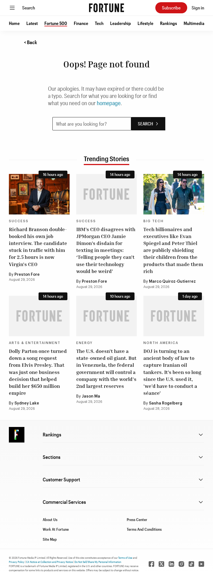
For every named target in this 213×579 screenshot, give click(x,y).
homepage (109, 103)
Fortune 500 (55, 23)
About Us (50, 519)
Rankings (168, 23)
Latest (32, 23)
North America (160, 343)
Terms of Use (125, 557)
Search (28, 7)
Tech (99, 23)
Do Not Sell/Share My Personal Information (98, 561)
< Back (30, 42)
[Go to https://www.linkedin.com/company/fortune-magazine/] (171, 564)
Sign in (198, 7)
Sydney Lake (26, 403)
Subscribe (171, 7)
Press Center (137, 519)
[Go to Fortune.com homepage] (106, 7)
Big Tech (153, 221)
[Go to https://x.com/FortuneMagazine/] (161, 564)
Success (19, 221)
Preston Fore (27, 275)
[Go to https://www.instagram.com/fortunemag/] (181, 564)
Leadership (120, 23)
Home (14, 23)
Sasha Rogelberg (165, 403)
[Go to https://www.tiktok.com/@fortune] (191, 564)
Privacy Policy (16, 561)
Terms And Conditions (144, 529)
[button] (14, 23)
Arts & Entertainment (34, 343)
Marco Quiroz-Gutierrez (172, 282)
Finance (81, 23)
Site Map (50, 539)
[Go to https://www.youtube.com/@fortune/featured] (201, 564)
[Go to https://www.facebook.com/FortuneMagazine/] (151, 564)
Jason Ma (91, 396)
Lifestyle (145, 23)
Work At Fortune (56, 529)
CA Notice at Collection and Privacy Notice (49, 561)
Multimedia (194, 23)
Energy (84, 343)
